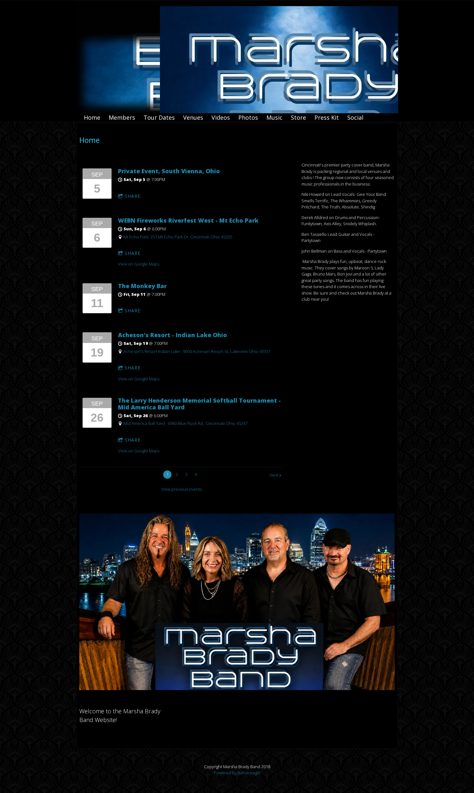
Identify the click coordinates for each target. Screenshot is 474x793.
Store (298, 117)
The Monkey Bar (142, 286)
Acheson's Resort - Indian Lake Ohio (172, 335)
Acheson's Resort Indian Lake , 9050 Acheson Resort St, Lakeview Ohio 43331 (197, 351)
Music (274, 117)
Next (274, 475)
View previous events (181, 489)
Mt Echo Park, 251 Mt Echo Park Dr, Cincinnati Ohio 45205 (177, 237)
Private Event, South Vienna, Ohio (169, 171)
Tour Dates (159, 117)
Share (133, 196)
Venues (193, 117)
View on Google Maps (138, 264)
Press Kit (326, 117)
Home (92, 117)
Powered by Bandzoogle (237, 773)
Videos (221, 117)
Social (355, 117)
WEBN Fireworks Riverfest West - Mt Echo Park (188, 220)
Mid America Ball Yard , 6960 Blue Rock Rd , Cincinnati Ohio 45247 (185, 423)
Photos (248, 117)
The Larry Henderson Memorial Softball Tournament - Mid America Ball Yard (199, 403)
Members (122, 117)
